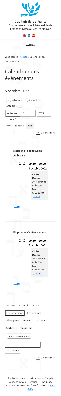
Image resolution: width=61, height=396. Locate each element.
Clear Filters (48, 132)
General (27, 320)
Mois (9, 125)
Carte (37, 196)
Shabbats (41, 320)
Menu (32, 44)
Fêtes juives (12, 320)
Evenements (34, 313)
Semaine (19, 125)
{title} (16, 206)
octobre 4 (17, 100)
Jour (30, 125)
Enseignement (14, 313)
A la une (10, 305)
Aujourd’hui (34, 100)
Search (13, 351)
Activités (24, 305)
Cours (36, 305)
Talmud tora (25, 328)
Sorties (10, 328)
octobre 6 (11, 105)
